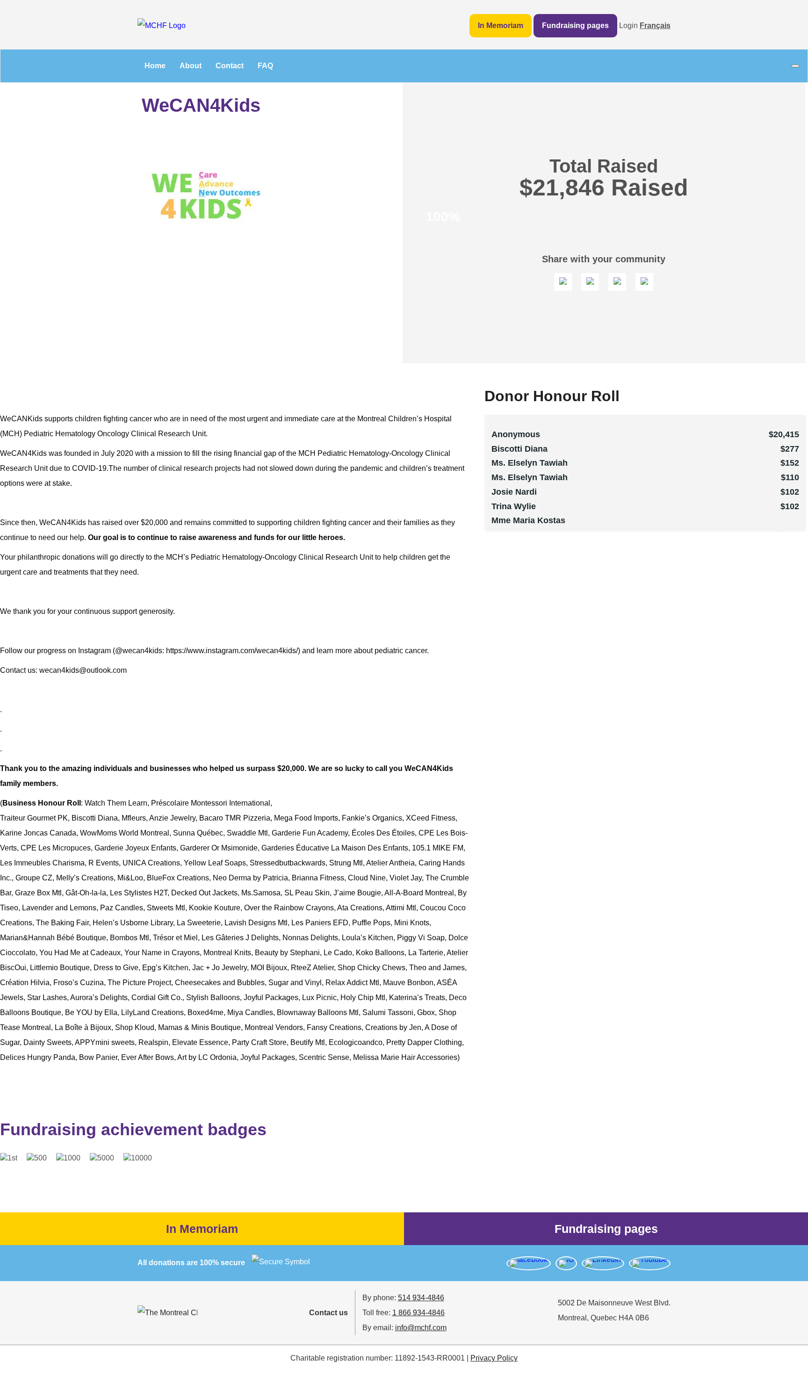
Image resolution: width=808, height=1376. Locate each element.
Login (628, 25)
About (191, 66)
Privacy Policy (494, 1358)
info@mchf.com (421, 1328)
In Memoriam (500, 25)
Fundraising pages (575, 25)
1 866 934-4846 (418, 1313)
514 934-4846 (421, 1298)
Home (155, 66)
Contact (230, 66)
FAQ (265, 66)
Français (655, 25)
